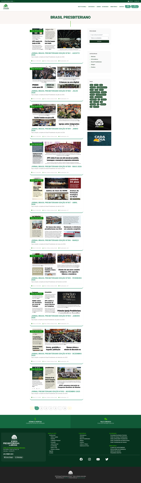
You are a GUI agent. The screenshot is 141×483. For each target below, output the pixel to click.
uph (91, 106)
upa (98, 104)
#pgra (91, 84)
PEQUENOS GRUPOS (115, 453)
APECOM (66, 477)
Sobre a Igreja (54, 437)
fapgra (96, 89)
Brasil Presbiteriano (85, 438)
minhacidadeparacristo (101, 94)
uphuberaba (96, 106)
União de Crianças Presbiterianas (118, 437)
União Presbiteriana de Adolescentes (120, 440)
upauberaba (103, 104)
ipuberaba (92, 94)
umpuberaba (92, 104)
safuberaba (103, 99)
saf (98, 99)
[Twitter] (106, 459)
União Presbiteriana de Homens (118, 442)
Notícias (82, 437)
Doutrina (53, 438)
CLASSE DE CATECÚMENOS (117, 447)
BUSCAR (99, 41)
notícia (91, 97)
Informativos (83, 435)
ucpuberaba (96, 101)
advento (96, 84)
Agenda (99, 6)
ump (101, 101)
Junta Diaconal (54, 444)
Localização (54, 445)
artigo (101, 84)
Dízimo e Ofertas (55, 449)
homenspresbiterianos (95, 92)
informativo (103, 92)
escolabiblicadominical (102, 87)
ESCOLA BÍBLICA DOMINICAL (118, 449)
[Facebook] (81, 459)
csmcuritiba (92, 87)
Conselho (53, 442)
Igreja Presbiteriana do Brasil (7, 1)
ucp (91, 101)
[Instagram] (89, 459)
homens (101, 89)
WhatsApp (19, 457)
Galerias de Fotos (84, 445)
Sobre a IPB (54, 447)
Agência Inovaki (81, 477)
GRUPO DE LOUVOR (115, 451)
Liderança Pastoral (55, 440)
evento (91, 89)
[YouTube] (98, 459)
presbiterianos (93, 99)
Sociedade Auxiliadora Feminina (118, 435)
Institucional (52, 435)
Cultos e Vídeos (84, 444)
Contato (121, 6)
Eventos (82, 442)
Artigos (82, 440)
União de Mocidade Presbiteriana (118, 438)
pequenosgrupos (98, 97)
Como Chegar (9, 457)
